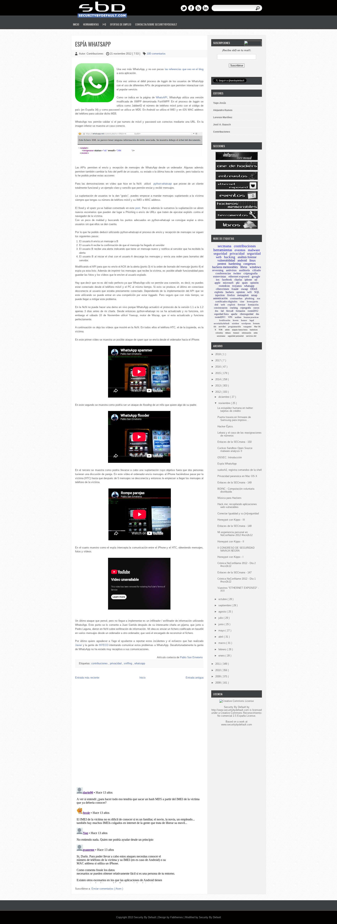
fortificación (224, 320)
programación (234, 326)
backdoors (254, 330)
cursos (256, 307)
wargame (247, 326)
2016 (218, 366)
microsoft (228, 282)
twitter (237, 273)
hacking (229, 257)
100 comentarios (156, 53)
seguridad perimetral (236, 336)
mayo (221, 630)
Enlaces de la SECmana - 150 (234, 441)
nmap (254, 295)
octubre (223, 599)
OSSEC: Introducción (229, 457)
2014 (218, 379)
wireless (235, 323)
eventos (240, 250)
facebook (227, 279)
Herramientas (91, 24)
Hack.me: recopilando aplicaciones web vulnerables (237, 506)
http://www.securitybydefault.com (230, 709)
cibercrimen (222, 289)
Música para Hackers (229, 497)
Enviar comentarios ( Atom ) (107, 888)
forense (241, 304)
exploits (219, 292)
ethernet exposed (239, 276)
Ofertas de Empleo (120, 24)
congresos (249, 263)
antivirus (231, 270)
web (223, 304)
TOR (221, 330)
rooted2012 (253, 311)
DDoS (253, 289)
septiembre (225, 605)
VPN (230, 317)
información (246, 333)
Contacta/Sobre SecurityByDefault (156, 24)
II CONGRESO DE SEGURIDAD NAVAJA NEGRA (236, 549)
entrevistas (219, 276)
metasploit (243, 295)
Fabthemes (177, 917)
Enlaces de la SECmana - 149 (234, 482)
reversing (217, 270)
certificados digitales (226, 301)
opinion (240, 292)
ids (215, 326)
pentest (221, 263)
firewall (229, 311)
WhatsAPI (161, 97)
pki (237, 282)
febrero (222, 649)
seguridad (220, 253)
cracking (234, 307)
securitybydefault (221, 323)
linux (252, 260)
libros (243, 267)
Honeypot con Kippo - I (230, 556)
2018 (218, 354)
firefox (231, 295)
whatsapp (139, 663)
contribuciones (99, 663)
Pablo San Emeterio (191, 657)
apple (217, 282)
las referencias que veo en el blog (184, 69)
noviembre (224, 403)
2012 (218, 391)
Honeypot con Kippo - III (231, 519)
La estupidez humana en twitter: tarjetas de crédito (235, 409)
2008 (218, 682)
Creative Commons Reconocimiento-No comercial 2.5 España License (239, 714)
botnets (256, 323)
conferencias (223, 273)
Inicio (76, 24)
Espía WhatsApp (93, 44)
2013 (218, 385)
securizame (221, 336)
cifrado (256, 270)
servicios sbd (251, 336)
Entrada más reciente (87, 677)
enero (221, 655)
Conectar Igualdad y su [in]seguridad (238, 513)
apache (234, 314)
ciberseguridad (246, 314)
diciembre (224, 396)
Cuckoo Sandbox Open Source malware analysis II (234, 449)
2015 (218, 373)
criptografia (251, 273)
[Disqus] (139, 734)
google (256, 276)
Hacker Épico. (225, 426)
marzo (222, 643)
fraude (235, 289)
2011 (218, 663)
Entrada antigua (194, 677)
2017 (218, 360)
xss (258, 298)
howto (236, 320)
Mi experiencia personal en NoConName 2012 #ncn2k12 (235, 534)
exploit (231, 304)
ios (217, 279)
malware (254, 250)
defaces (228, 333)
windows (255, 267)
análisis (238, 317)
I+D (104, 24)
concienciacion (220, 307)
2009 (218, 676)
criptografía (245, 307)
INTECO (103, 645)
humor (244, 320)
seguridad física (221, 314)
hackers (230, 292)
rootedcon (224, 285)
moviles (222, 326)
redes (256, 333)
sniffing (128, 663)
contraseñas (236, 298)
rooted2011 (220, 317)
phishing (249, 298)
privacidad (116, 663)
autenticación (220, 298)
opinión (254, 282)
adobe (227, 330)
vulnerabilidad (226, 260)
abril (221, 636)
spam (245, 282)
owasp (244, 289)
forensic (236, 333)
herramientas (222, 250)
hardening (235, 263)
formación (253, 304)
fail (222, 311)
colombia (219, 333)
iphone (248, 279)
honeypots (252, 301)
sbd (216, 304)
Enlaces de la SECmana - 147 (234, 572)
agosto (222, 611)
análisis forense (247, 257)
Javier (78, 645)
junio (221, 624)
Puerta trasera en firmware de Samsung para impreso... (234, 419)
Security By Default (145, 917)
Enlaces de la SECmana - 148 (234, 525)
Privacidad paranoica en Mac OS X (237, 476)
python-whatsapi (162, 183)
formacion (240, 311)
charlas (238, 279)
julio (221, 617)
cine (242, 301)
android (242, 260)
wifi (249, 292)
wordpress (246, 323)
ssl (256, 279)
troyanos (237, 285)
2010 (218, 670)
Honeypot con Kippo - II (230, 541)
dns (257, 314)
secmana (224, 246)
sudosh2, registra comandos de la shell (239, 469)
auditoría (244, 270)
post (137, 208)
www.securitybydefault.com (236, 724)
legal (252, 320)
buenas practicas (251, 317)
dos (216, 311)
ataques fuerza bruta (239, 330)
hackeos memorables (225, 267)
